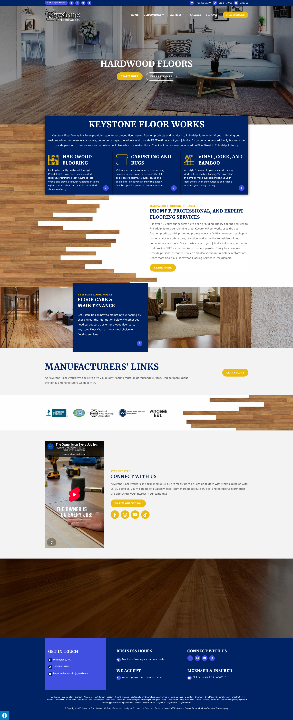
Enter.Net (148, 708)
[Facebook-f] (115, 514)
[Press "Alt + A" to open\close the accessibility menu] (4, 715)
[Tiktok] (145, 514)
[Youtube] (135, 514)
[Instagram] (125, 514)
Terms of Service (215, 708)
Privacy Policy (198, 708)
